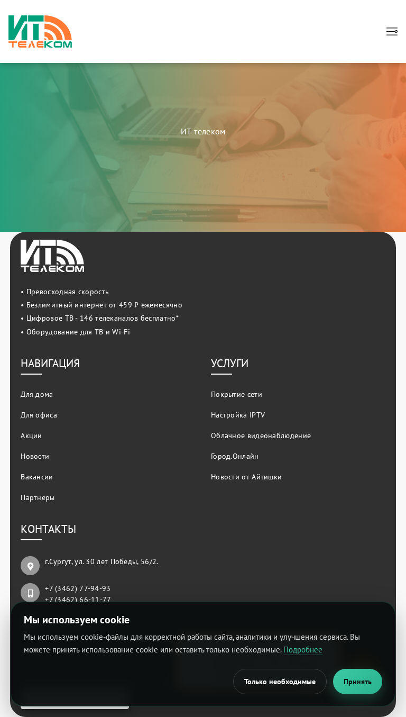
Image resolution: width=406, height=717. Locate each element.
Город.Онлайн (235, 456)
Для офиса (39, 415)
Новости (35, 456)
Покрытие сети (236, 394)
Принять (358, 681)
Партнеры (37, 497)
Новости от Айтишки (246, 477)
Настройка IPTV (238, 415)
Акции (31, 435)
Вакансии (37, 477)
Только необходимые (280, 681)
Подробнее (302, 650)
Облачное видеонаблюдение (261, 435)
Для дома (37, 394)
